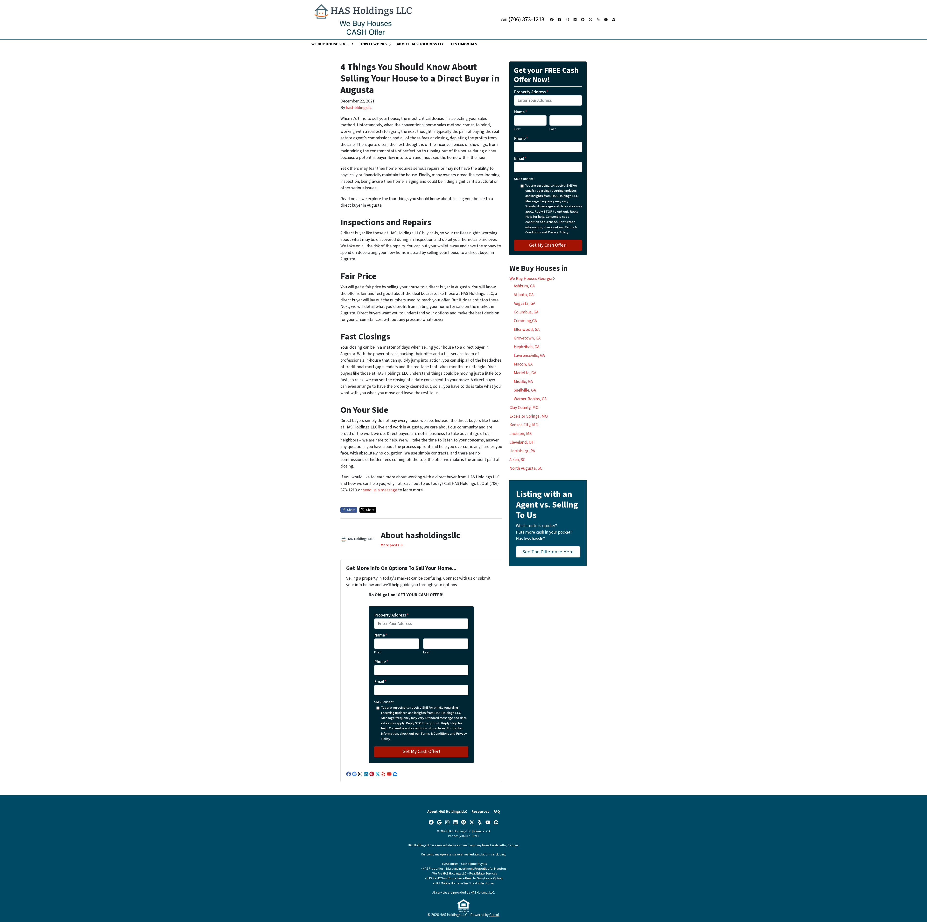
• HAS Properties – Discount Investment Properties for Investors (463, 868)
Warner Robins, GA (530, 399)
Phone (381, 662)
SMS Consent (384, 702)
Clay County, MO (524, 408)
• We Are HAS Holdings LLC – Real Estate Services (463, 873)
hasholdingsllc (359, 108)
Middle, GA (523, 382)
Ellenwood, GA (527, 329)
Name (380, 635)
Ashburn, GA (524, 286)
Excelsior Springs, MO (528, 416)
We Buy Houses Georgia (530, 279)
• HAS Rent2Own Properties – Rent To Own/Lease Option (464, 878)
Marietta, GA (525, 373)
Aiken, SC (517, 460)
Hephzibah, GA (526, 347)
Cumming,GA (525, 321)
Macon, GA (523, 364)
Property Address (391, 615)
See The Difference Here (548, 551)
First (377, 652)
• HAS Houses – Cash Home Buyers (463, 863)
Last (426, 652)
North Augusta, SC (525, 468)
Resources (480, 811)
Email (380, 682)
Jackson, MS (520, 434)
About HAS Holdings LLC (447, 811)
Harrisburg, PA (522, 451)
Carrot (494, 914)
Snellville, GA (525, 390)
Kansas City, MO (523, 425)
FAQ (496, 811)
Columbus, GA (526, 312)
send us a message (380, 490)
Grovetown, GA (527, 338)
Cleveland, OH (521, 442)
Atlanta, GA (524, 295)
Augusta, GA (524, 303)
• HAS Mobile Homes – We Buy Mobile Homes (463, 883)
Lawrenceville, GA (529, 356)
